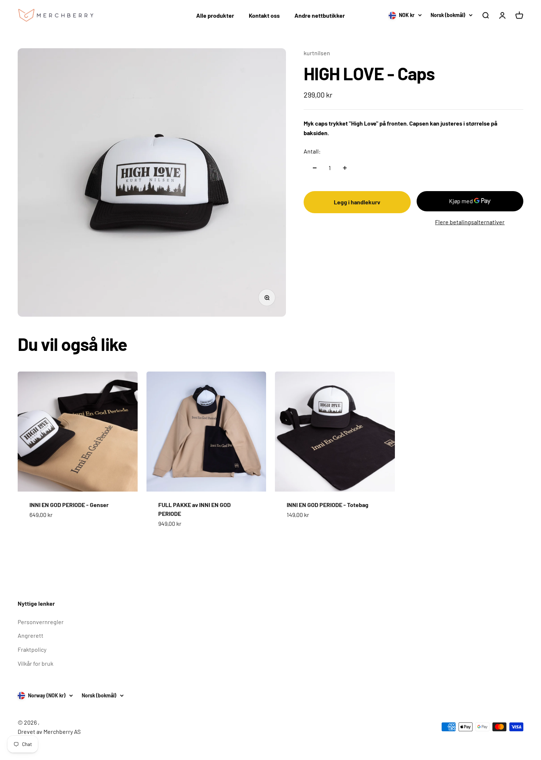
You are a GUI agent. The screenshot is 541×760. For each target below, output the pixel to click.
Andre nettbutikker (319, 15)
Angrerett (30, 635)
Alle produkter (215, 15)
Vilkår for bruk (35, 663)
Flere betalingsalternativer (470, 221)
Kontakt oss (264, 15)
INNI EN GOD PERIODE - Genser (69, 504)
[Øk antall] (345, 168)
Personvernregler (41, 621)
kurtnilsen (317, 52)
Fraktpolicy (32, 649)
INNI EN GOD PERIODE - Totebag (327, 504)
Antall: (312, 151)
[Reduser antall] (314, 168)
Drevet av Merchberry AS (49, 731)
